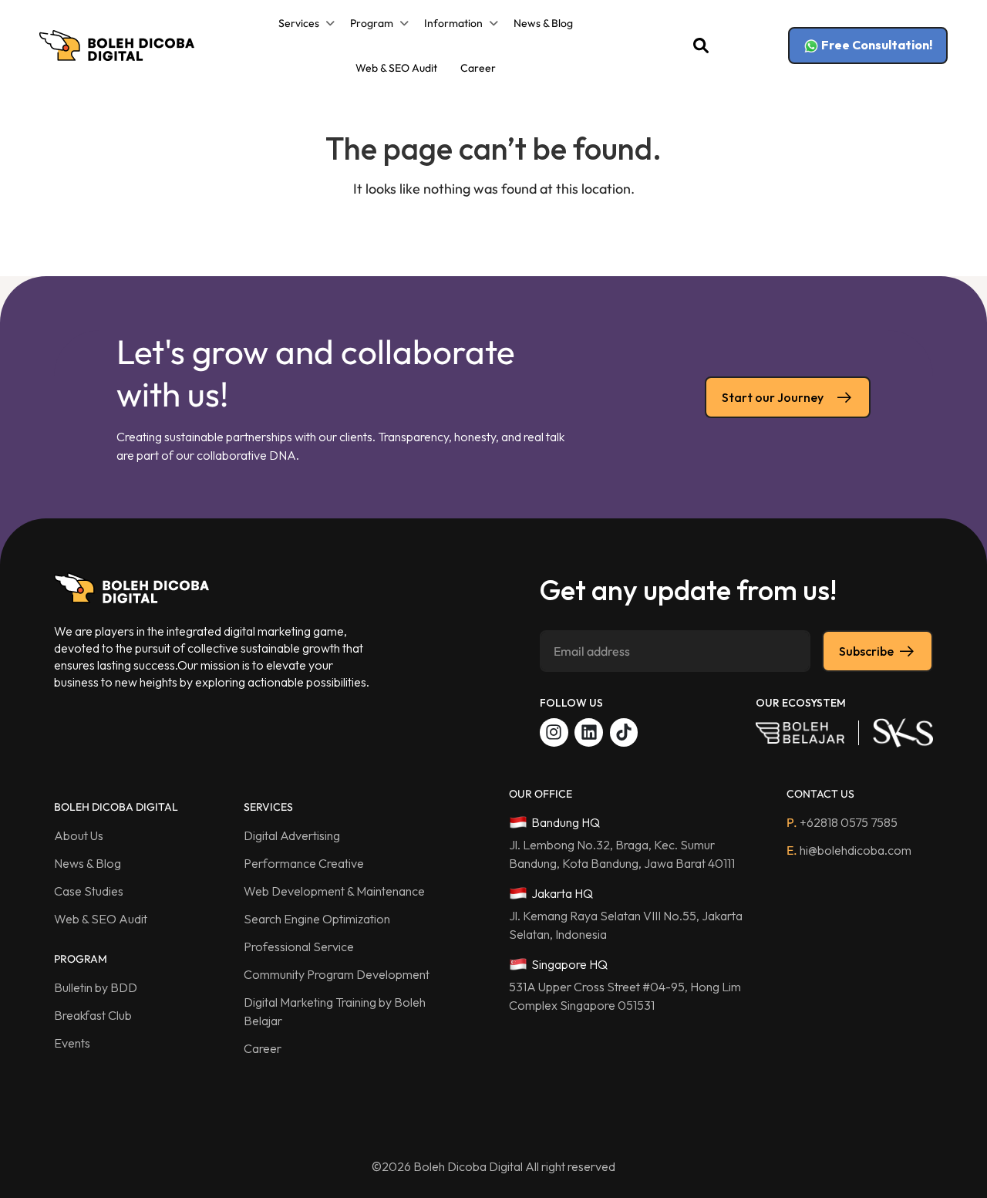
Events (72, 1043)
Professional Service (299, 946)
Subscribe (866, 651)
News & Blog (543, 23)
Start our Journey (773, 397)
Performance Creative (304, 863)
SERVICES (268, 807)
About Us (78, 835)
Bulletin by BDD (95, 987)
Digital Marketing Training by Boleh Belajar (335, 1011)
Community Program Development (336, 974)
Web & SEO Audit (396, 68)
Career (478, 68)
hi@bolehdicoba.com (849, 850)
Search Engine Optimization (317, 918)
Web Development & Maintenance (334, 891)
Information (453, 23)
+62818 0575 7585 (842, 822)
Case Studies (88, 891)
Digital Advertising (292, 835)
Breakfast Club (93, 1015)
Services (298, 23)
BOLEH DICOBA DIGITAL (116, 807)
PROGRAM (80, 959)
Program (371, 23)
